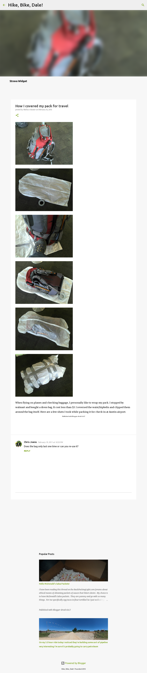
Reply (27, 451)
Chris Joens (30, 442)
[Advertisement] (73, 524)
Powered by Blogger (75, 663)
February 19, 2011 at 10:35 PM (50, 442)
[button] (17, 115)
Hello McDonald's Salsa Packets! (54, 584)
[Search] (47, 5)
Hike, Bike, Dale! (25, 4)
